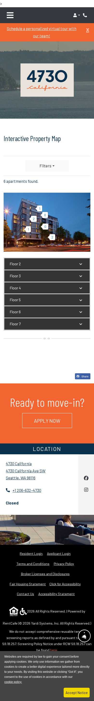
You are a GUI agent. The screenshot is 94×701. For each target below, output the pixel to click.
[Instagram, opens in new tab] (86, 490)
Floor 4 (15, 288)
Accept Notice (77, 692)
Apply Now (53, 420)
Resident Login (31, 553)
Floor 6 (15, 311)
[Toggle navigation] (10, 15)
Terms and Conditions (32, 563)
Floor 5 (15, 299)
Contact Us (25, 594)
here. (54, 650)
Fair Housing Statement (28, 584)
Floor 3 (15, 275)
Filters (45, 165)
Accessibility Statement (56, 594)
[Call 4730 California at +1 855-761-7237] (85, 15)
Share (84, 376)
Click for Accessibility (65, 584)
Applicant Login (59, 553)
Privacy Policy (64, 563)
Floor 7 (15, 323)
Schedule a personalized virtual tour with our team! (41, 32)
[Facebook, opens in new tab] (86, 478)
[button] (77, 15)
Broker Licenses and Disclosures (45, 574)
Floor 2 (15, 263)
